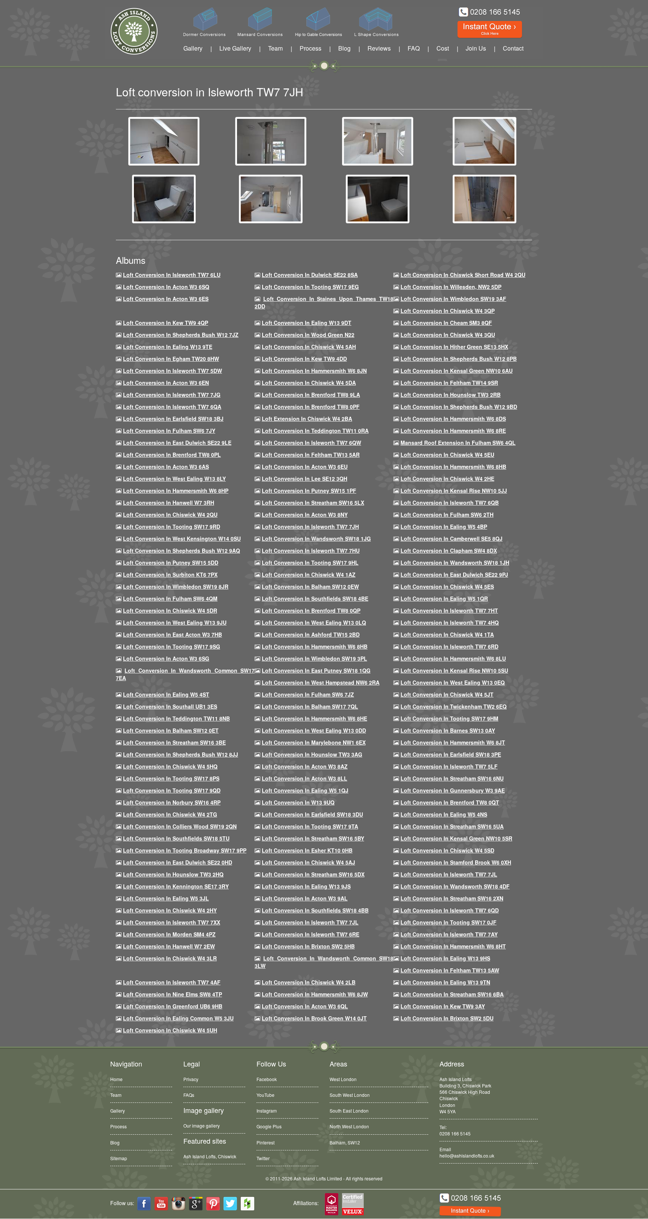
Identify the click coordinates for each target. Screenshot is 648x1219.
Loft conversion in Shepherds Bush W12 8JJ (180, 754)
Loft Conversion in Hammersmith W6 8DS (453, 418)
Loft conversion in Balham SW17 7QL (310, 706)
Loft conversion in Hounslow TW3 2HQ (173, 874)
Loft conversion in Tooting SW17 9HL (310, 562)
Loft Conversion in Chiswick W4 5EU (447, 454)
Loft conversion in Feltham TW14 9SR (449, 382)
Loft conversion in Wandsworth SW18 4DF (455, 886)
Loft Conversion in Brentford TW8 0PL (172, 454)
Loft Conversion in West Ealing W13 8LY (174, 478)
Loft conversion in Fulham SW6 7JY (169, 430)
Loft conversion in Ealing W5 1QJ (305, 790)
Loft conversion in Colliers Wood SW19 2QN (180, 826)
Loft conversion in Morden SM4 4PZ (169, 934)
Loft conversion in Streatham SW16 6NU (452, 778)
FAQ (414, 48)
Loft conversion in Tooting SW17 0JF (448, 922)
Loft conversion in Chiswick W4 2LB (309, 982)
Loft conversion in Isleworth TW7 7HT (449, 610)
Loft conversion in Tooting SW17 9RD (171, 526)
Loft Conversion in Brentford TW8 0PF (311, 406)
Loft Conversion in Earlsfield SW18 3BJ (173, 418)
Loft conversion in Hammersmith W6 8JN (314, 370)
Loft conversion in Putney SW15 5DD (170, 562)
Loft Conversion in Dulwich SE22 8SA (310, 274)
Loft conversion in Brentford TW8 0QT (449, 802)
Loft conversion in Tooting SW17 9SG (171, 646)
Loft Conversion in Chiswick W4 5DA (309, 382)
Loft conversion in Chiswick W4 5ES (447, 586)
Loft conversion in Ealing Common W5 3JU (178, 1018)
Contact (513, 48)
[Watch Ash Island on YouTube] (161, 1203)
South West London (350, 1095)
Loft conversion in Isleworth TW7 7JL (448, 874)
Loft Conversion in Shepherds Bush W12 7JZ (180, 334)
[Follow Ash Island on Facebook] (144, 1203)
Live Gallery (235, 48)
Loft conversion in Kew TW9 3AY (442, 1006)
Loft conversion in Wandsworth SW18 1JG (316, 538)
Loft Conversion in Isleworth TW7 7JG (171, 394)
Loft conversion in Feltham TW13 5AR (311, 454)
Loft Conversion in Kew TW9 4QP (165, 322)
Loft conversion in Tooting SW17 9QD (171, 790)
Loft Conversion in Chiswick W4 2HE (447, 478)
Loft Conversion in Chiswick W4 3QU (447, 334)
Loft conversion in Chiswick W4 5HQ (170, 766)
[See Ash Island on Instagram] (178, 1203)
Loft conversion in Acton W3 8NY (305, 514)
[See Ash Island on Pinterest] (213, 1203)
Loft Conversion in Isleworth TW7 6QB (449, 502)
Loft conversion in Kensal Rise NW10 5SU (454, 670)
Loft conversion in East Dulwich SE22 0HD (177, 862)
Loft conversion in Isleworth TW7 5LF (449, 766)
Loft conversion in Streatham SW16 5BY (313, 838)
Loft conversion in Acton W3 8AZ (305, 766)
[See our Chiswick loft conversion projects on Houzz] (247, 1203)
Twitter (263, 1158)
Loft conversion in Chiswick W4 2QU (170, 514)
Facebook (266, 1079)
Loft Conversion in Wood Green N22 (308, 334)
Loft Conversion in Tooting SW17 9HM (449, 718)
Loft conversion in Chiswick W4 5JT (447, 694)
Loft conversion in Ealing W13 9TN (445, 982)
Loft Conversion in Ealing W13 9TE (167, 346)
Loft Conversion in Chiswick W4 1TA (447, 634)
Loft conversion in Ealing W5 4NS (443, 814)
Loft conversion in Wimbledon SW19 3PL (314, 658)
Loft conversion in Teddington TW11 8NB (176, 718)
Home (116, 1079)
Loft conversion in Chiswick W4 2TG (170, 814)
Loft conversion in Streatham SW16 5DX (313, 874)
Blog (344, 48)
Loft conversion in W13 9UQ (298, 802)
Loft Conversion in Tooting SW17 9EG (310, 286)
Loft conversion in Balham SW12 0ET (171, 730)
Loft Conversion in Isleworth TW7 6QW (311, 442)
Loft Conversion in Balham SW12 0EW (310, 586)
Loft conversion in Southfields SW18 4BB (315, 910)
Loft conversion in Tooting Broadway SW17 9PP (184, 850)
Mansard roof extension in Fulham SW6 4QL (458, 442)
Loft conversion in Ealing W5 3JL (166, 898)
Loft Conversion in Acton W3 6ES (165, 298)
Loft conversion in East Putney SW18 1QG (316, 670)
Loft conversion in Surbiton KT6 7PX (170, 574)
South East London (349, 1110)
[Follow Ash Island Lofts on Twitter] (230, 1203)
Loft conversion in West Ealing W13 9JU (174, 622)
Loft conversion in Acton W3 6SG (166, 658)
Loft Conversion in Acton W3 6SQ (166, 286)
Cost (442, 48)
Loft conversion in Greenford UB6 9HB (172, 1006)
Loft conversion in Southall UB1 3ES (170, 706)
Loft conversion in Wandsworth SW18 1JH (454, 562)
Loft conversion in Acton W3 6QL (305, 1006)
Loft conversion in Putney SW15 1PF (309, 490)
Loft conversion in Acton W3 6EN (166, 382)
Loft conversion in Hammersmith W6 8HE (314, 718)
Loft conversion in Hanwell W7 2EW (169, 946)
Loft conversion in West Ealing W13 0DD (314, 730)
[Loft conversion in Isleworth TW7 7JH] (164, 140)
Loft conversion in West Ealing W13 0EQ (452, 682)
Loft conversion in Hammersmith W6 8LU (453, 658)
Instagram (266, 1110)
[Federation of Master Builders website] (331, 1204)
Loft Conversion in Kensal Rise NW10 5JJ (453, 490)
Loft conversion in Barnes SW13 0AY (447, 730)
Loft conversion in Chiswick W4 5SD (447, 850)
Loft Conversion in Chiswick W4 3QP (447, 310)
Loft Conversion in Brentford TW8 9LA (311, 394)
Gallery (192, 48)
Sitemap (118, 1158)
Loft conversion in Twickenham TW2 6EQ (453, 706)
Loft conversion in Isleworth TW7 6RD (449, 646)
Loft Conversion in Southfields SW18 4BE (315, 598)
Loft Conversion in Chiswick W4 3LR (170, 958)
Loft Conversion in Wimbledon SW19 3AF (453, 298)
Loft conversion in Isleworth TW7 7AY (449, 934)
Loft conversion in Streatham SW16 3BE (174, 742)
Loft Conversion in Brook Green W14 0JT (314, 1018)
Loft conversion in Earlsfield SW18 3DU (312, 814)
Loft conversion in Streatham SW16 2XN (451, 898)
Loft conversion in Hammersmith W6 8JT (452, 742)
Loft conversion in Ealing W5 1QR (444, 598)
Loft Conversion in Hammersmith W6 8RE (453, 430)
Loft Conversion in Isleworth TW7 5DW (172, 370)
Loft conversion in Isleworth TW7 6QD (449, 910)
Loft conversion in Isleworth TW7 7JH (310, 526)
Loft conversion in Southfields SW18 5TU (176, 838)
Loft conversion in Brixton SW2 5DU (447, 1018)
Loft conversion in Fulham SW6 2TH (447, 514)
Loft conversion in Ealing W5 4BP (443, 526)
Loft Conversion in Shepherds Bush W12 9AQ (181, 550)
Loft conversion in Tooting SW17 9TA (310, 826)
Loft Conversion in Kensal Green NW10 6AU (456, 370)
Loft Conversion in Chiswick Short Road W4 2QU (462, 274)
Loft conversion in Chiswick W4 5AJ (308, 862)
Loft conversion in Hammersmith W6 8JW (315, 994)
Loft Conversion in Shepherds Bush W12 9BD (458, 406)
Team (275, 48)
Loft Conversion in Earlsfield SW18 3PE (450, 754)
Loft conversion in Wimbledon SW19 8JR (175, 586)
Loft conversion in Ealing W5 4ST (166, 694)
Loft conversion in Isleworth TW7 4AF (171, 982)
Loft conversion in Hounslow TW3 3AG (312, 754)
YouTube (265, 1095)
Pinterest (265, 1142)
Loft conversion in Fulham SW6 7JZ (308, 694)
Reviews (379, 48)
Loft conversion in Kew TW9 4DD (304, 358)
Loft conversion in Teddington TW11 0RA (315, 430)
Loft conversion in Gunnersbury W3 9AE (452, 790)
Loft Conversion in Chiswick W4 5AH (309, 346)
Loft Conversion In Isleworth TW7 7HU (311, 550)
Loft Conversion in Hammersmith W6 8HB (453, 466)
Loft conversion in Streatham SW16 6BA (452, 994)
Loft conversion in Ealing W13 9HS (445, 958)
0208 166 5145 (455, 1133)
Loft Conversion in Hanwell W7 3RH (168, 502)
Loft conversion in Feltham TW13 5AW (449, 970)
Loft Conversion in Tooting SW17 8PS (171, 778)
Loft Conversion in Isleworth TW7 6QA (172, 406)
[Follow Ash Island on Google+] (195, 1203)
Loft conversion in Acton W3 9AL (305, 898)
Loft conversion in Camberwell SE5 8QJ (451, 538)
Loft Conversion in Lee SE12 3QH (304, 478)
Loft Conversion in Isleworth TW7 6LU (171, 274)
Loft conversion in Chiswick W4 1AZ (309, 574)
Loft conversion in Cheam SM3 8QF (446, 322)
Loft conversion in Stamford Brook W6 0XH (455, 862)
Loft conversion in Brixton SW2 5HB (308, 946)
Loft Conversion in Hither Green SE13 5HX (454, 346)
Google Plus (269, 1126)
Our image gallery (201, 1125)
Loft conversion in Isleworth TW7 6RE (310, 934)
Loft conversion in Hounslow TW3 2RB (450, 394)
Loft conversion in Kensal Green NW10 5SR (456, 838)
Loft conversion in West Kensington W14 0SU (182, 538)
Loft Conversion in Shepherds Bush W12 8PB (458, 358)
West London (343, 1079)
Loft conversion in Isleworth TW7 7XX (171, 922)
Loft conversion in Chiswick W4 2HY (170, 910)
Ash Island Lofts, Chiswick (209, 1156)
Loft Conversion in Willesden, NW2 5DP (450, 286)
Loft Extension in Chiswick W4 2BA (307, 418)
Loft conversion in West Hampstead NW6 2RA (321, 682)
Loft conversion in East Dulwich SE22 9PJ (454, 574)
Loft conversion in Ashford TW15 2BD (311, 634)
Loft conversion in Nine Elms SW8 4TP (172, 994)
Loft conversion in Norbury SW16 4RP (171, 802)
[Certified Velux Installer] (353, 1204)
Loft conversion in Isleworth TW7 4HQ (449, 622)
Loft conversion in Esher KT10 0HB (307, 850)
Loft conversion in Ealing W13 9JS (306, 886)
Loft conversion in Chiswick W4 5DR (170, 610)
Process (310, 48)
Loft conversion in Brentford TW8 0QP (311, 610)
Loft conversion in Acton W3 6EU (305, 466)
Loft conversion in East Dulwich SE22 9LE (177, 442)
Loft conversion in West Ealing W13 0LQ (314, 622)
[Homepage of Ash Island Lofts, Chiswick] (128, 31)
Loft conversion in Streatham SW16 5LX (313, 502)
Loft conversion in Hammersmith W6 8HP (175, 490)
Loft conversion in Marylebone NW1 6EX (314, 742)
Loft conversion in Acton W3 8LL (304, 778)
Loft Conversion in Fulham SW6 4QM (170, 598)
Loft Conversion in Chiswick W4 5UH (170, 1030)
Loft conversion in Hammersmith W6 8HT (453, 946)
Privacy (190, 1079)
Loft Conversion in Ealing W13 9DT (306, 322)
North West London (349, 1126)
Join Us (476, 48)
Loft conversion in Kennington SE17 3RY (176, 886)
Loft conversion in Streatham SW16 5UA (452, 826)
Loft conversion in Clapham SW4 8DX (448, 550)
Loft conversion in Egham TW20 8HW (171, 358)
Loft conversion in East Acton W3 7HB (172, 634)
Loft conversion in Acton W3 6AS (166, 466)
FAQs (188, 1095)
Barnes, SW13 (344, 1142)
